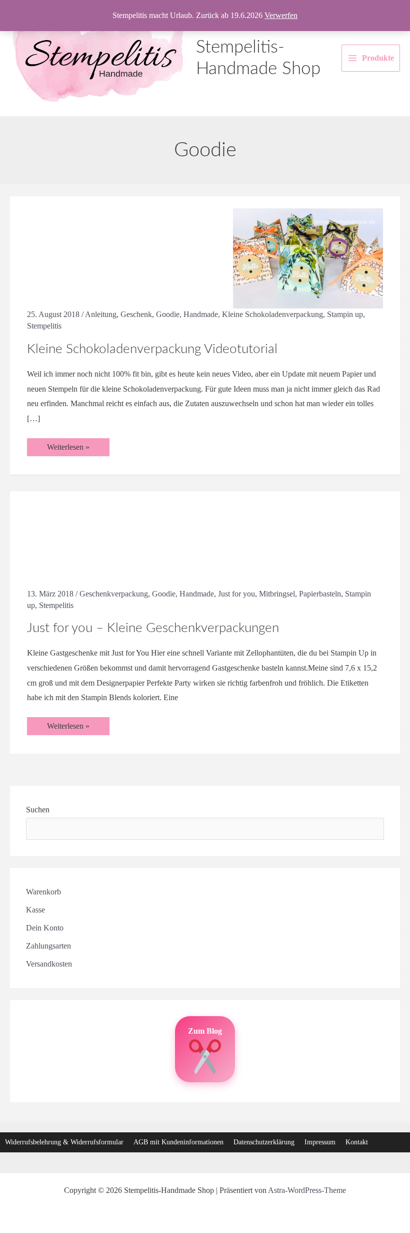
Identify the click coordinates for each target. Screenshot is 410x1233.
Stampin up (345, 314)
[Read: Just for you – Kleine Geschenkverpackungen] (308, 544)
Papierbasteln (320, 593)
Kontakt (357, 1142)
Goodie (168, 314)
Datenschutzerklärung (264, 1142)
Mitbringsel (277, 593)
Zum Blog (205, 1031)
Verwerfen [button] (281, 15)
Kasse (35, 909)
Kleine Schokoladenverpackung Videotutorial (152, 349)
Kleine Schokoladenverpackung (272, 314)
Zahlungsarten (48, 946)
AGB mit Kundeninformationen (179, 1142)
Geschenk (136, 314)
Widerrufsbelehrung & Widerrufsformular (64, 1142)
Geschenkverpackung (114, 593)
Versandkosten (49, 964)
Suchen (38, 809)
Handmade (201, 314)
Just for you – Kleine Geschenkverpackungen (153, 628)
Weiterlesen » (78, 449)
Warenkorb (43, 891)
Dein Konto (45, 927)
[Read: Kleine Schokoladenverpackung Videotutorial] (308, 257)
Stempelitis (44, 326)
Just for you (236, 593)
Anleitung (100, 314)
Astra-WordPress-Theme (307, 1190)
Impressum (320, 1142)
